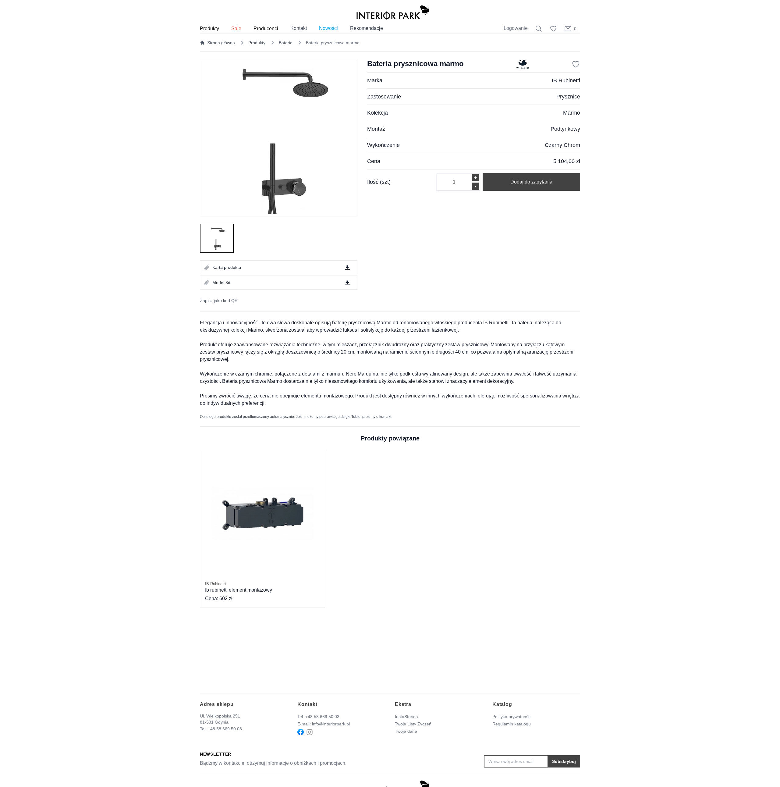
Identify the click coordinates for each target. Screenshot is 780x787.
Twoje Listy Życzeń (413, 723)
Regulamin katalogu (511, 723)
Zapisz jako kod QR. (219, 300)
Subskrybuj (564, 761)
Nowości (328, 28)
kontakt (385, 417)
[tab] (217, 238)
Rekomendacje (366, 28)
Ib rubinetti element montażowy (238, 587)
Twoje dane (406, 731)
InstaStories (406, 716)
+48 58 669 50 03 (225, 728)
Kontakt (298, 28)
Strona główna (221, 42)
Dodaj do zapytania (531, 181)
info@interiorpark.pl (331, 723)
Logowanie (516, 28)
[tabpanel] (278, 137)
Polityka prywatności (511, 716)
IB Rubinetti (566, 80)
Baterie (285, 42)
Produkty (256, 42)
